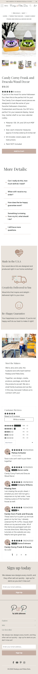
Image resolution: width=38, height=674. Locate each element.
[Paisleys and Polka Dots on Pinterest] (20, 663)
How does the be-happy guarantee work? (18, 204)
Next (24, 13)
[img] (17, 450)
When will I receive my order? (17, 193)
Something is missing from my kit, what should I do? (18, 216)
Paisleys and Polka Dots (21, 669)
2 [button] (16, 555)
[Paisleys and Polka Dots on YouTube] (17, 663)
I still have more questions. (14, 228)
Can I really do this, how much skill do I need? (17, 182)
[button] (7, 92)
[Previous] (3, 40)
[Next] (34, 40)
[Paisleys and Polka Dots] (19, 6)
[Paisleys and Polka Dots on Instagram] (24, 663)
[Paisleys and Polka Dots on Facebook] (13, 663)
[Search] (30, 6)
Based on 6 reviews (12, 416)
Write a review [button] (19, 419)
